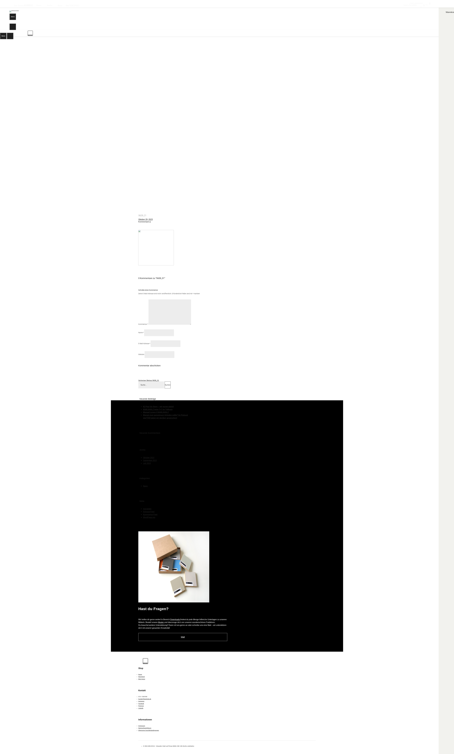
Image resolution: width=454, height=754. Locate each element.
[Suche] (12, 26)
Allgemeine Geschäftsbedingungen (148, 730)
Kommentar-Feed (150, 514)
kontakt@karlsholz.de (144, 699)
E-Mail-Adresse (144, 343)
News (145, 486)
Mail (183, 637)
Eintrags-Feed (148, 512)
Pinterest (141, 706)
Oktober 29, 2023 (145, 219)
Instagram (141, 701)
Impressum (141, 726)
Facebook (141, 703)
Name (141, 332)
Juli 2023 (147, 463)
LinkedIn (140, 708)
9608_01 (148, 380)
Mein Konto (141, 679)
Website (141, 354)
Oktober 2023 (148, 458)
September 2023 (150, 460)
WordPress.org (149, 517)
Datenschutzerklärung (144, 728)
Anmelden (147, 509)
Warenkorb (141, 677)
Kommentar (143, 324)
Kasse (140, 674)
